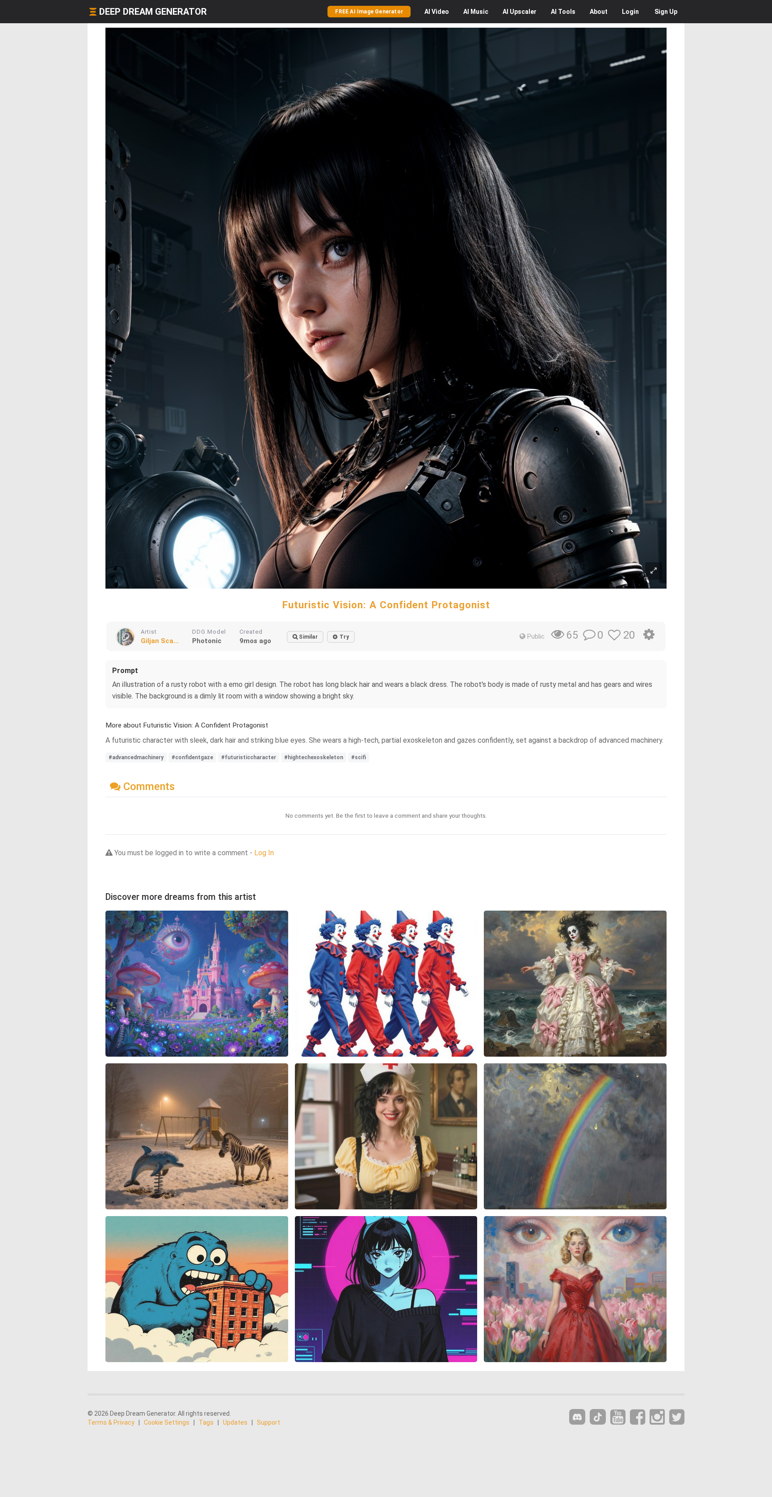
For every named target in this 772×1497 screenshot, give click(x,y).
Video (436, 11)
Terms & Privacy (111, 1422)
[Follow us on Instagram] (657, 1417)
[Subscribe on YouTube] (617, 1417)
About (599, 11)
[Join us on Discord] (577, 1417)
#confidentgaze (192, 757)
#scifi (358, 757)
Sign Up (666, 11)
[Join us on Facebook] (637, 1417)
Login (630, 11)
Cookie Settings (166, 1422)
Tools (563, 11)
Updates (235, 1422)
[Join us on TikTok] (598, 1417)
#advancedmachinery (136, 757)
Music (475, 11)
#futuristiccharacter (248, 757)
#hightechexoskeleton (313, 757)
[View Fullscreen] (653, 571)
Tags (206, 1422)
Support (268, 1422)
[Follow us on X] (676, 1417)
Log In (264, 853)
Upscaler (520, 11)
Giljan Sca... (160, 641)
